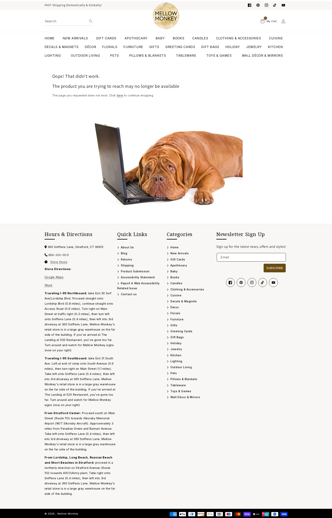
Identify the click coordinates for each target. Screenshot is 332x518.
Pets (173, 373)
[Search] (90, 21)
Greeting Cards (181, 331)
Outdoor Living (181, 367)
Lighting (176, 361)
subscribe (274, 268)
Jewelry (176, 349)
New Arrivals (179, 253)
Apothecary (178, 265)
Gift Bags (177, 337)
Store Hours (58, 262)
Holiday (175, 343)
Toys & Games (180, 391)
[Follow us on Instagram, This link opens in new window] (266, 5)
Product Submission (135, 271)
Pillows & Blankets (183, 379)
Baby (174, 271)
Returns (126, 259)
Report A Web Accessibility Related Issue (138, 286)
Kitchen (175, 355)
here (120, 95)
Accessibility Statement (137, 277)
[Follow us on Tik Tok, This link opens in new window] (275, 5)
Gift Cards (177, 259)
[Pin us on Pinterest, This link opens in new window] (258, 5)
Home (174, 247)
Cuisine (175, 295)
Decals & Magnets (183, 301)
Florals (175, 313)
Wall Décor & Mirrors (185, 397)
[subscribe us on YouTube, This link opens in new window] (283, 5)
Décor (174, 307)
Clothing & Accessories (187, 289)
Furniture (177, 319)
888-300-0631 (58, 255)
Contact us (128, 294)
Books (174, 277)
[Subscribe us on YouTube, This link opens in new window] (273, 282)
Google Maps (54, 277)
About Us (127, 247)
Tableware (178, 385)
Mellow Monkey (67, 513)
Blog (123, 253)
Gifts (173, 325)
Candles (176, 283)
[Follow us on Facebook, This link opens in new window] (249, 5)
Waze (48, 285)
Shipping (127, 265)
